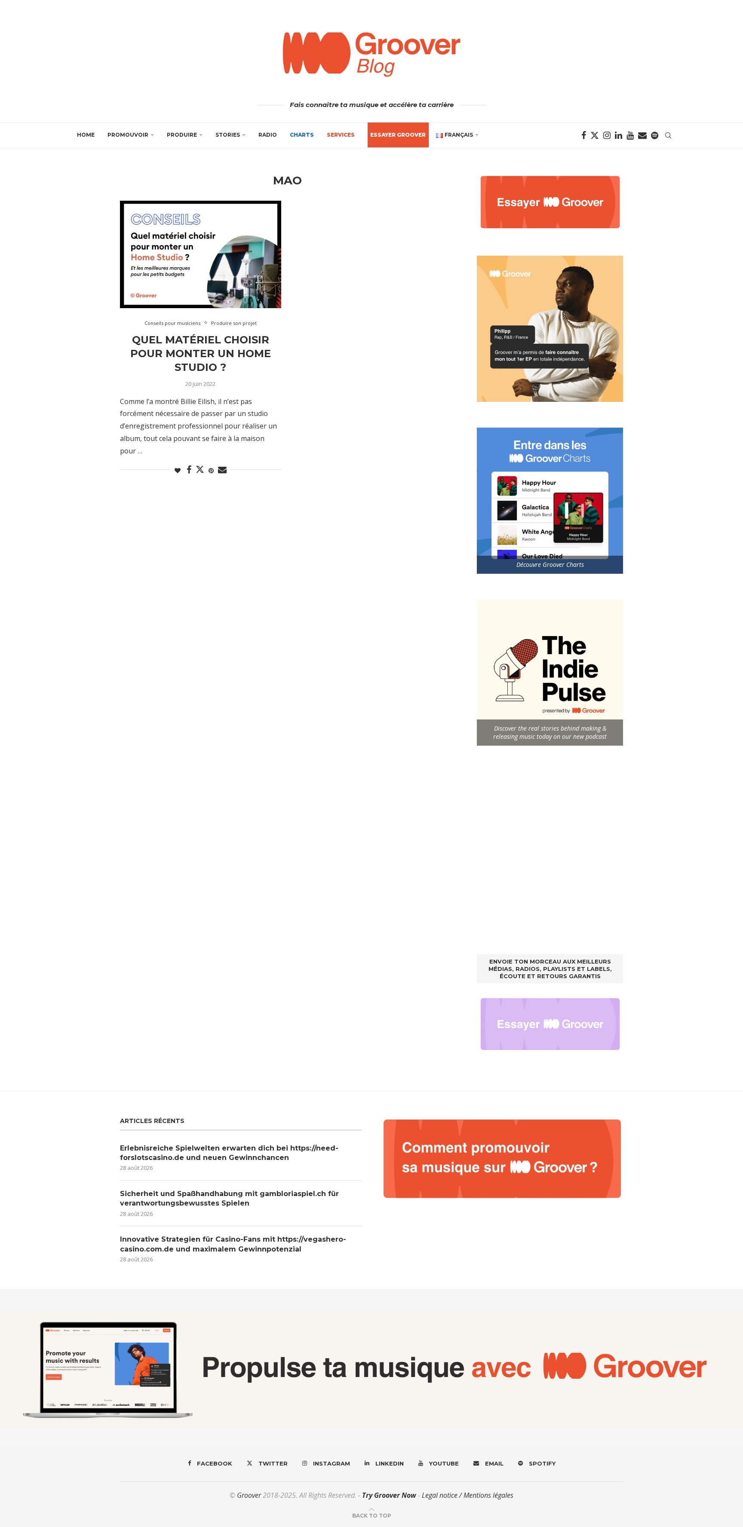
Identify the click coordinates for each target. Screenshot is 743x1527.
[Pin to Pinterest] (211, 470)
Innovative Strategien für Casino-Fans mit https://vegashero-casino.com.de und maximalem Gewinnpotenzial (233, 1244)
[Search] (668, 135)
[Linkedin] (618, 135)
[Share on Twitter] (200, 469)
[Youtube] (630, 135)
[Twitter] (594, 135)
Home (86, 135)
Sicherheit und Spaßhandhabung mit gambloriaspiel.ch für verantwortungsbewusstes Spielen (229, 1198)
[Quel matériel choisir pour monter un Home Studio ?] (200, 254)
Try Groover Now (389, 1495)
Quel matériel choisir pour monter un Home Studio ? (200, 354)
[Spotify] (654, 135)
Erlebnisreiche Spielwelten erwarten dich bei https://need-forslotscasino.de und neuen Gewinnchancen (229, 1153)
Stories (227, 135)
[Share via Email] (222, 469)
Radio (267, 135)
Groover (249, 1495)
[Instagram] (607, 135)
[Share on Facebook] (189, 469)
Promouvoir (127, 135)
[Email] (642, 135)
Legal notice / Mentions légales (467, 1495)
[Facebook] (583, 135)
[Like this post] (178, 470)
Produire (182, 135)
